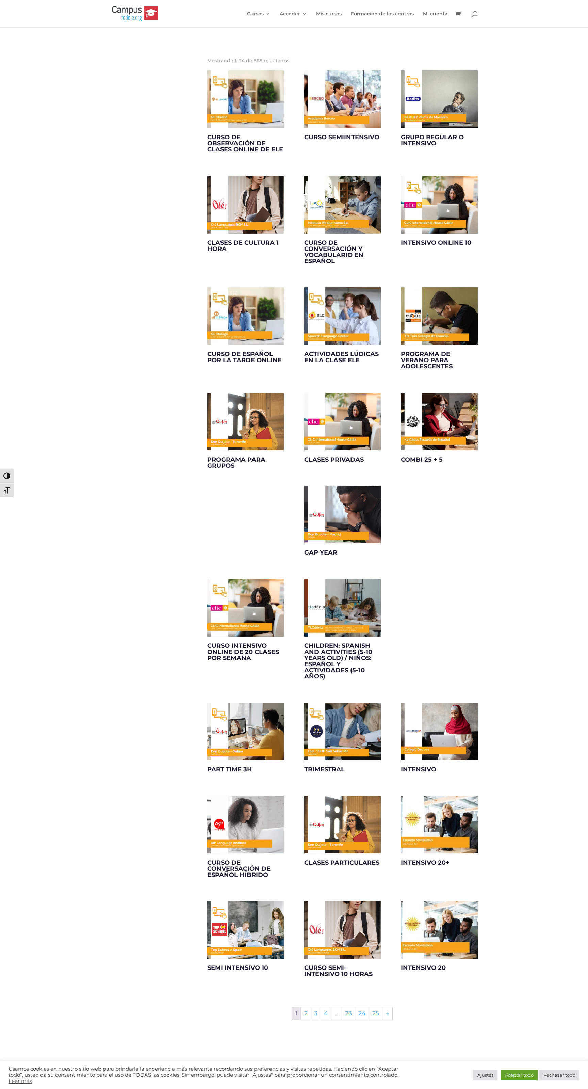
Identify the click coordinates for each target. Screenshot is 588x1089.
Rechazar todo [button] (559, 1075)
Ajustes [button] (485, 1075)
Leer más (20, 1081)
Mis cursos (329, 14)
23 (348, 1013)
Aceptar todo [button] (519, 1075)
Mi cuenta (435, 14)
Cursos (255, 14)
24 (362, 1013)
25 (375, 1013)
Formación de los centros (382, 14)
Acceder (290, 14)
